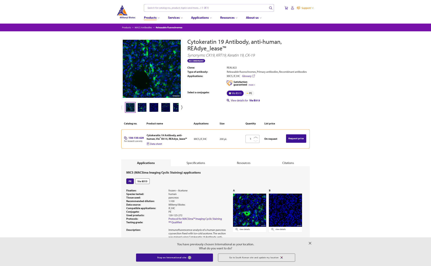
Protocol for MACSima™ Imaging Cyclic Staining (195, 218)
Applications (146, 163)
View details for (245, 100)
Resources (244, 163)
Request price (296, 138)
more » (252, 85)
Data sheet (156, 143)
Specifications (196, 163)
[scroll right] (182, 107)
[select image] (130, 107)
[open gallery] (151, 68)
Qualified (175, 222)
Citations (288, 163)
